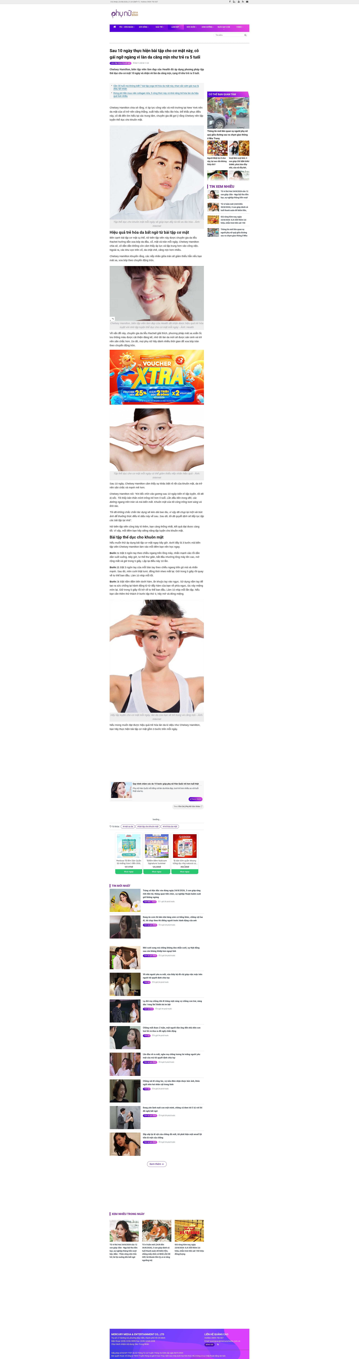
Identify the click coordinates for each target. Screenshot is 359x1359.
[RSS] (243, 1)
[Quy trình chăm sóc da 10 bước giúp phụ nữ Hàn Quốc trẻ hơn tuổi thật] (121, 791)
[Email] (247, 1)
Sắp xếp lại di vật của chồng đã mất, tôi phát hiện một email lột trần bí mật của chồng (172, 1136)
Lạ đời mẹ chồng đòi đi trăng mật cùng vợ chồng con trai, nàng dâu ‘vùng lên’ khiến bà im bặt (172, 1003)
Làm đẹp (175, 27)
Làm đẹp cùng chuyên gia (120, 63)
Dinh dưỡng (207, 27)
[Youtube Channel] (239, 1)
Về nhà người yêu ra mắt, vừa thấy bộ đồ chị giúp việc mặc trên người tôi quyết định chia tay (172, 976)
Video (239, 27)
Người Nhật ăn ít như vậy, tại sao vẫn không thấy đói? (217, 161)
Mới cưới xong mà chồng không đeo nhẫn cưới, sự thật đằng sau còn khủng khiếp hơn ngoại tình (171, 949)
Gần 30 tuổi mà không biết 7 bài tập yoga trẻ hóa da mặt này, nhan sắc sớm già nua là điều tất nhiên (156, 87)
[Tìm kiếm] (245, 35)
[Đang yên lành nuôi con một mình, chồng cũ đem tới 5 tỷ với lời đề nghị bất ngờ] (125, 1117)
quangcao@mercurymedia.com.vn (225, 1341)
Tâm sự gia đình (150, 925)
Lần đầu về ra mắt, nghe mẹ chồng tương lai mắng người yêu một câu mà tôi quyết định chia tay (171, 1056)
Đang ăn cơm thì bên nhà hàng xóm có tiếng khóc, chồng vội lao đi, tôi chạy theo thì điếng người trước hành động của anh (173, 919)
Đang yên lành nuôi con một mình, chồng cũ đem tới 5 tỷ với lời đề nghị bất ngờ (172, 1109)
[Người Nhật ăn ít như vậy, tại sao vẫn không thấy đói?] (217, 148)
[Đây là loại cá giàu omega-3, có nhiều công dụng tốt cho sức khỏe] (217, 178)
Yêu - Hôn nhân (126, 27)
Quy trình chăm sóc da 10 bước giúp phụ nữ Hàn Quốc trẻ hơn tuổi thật (166, 784)
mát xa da (128, 826)
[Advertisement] (193, 14)
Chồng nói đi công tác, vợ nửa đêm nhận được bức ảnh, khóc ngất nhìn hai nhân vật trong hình (171, 1083)
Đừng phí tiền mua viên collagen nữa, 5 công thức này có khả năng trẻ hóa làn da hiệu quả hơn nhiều (156, 94)
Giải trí (159, 27)
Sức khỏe (191, 27)
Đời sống (143, 27)
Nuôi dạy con (224, 27)
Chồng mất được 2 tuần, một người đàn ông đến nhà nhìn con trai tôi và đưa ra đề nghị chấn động (171, 1029)
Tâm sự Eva (148, 1009)
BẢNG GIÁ (209, 1345)
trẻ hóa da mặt (170, 826)
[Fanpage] (230, 1)
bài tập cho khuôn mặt (148, 826)
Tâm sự (146, 982)
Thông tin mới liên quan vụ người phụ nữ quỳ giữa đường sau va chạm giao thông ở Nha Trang (227, 135)
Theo (187, 806)
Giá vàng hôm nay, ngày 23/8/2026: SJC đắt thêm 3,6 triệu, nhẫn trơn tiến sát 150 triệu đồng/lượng (189, 1249)
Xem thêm (196, 799)
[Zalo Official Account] (235, 1)
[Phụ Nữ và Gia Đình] (125, 14)
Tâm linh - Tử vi (150, 902)
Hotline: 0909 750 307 (149, 2)
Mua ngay (129, 871)
